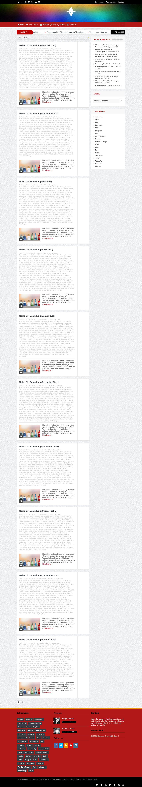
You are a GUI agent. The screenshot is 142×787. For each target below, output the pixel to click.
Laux (63, 67)
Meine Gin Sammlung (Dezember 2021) (38, 382)
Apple (97, 119)
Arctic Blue (56, 50)
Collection (22, 58)
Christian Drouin (52, 56)
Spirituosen (57, 49)
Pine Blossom (58, 76)
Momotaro (49, 73)
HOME (22, 24)
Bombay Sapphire (24, 54)
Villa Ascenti (28, 86)
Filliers (57, 60)
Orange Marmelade (38, 76)
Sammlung (57, 80)
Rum (96, 150)
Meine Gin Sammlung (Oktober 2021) (37, 511)
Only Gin (21, 76)
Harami (38, 63)
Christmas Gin (61, 56)
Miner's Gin (36, 73)
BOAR (63, 52)
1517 (24, 50)
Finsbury (62, 60)
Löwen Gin (68, 69)
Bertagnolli (48, 52)
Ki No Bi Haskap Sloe (39, 336)
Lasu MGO (58, 67)
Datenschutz (111, 2)
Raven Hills (55, 78)
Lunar (21, 71)
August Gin (68, 50)
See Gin (29, 82)
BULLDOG (28, 56)
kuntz (41, 67)
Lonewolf (47, 69)
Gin (52, 49)
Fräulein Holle (61, 264)
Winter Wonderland (39, 88)
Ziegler (64, 88)
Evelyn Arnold (68, 718)
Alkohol (41, 50)
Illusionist (62, 63)
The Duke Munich (40, 84)
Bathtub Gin (22, 52)
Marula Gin (58, 71)
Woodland (49, 88)
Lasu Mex (51, 67)
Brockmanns (66, 54)
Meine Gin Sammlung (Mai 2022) (35, 181)
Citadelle (69, 56)
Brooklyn (21, 56)
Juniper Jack (57, 65)
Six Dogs (46, 82)
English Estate (32, 60)
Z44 (60, 88)
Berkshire (42, 52)
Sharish (35, 82)
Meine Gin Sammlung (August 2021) (37, 639)
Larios (46, 67)
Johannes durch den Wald (31, 65)
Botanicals (41, 54)
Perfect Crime (49, 76)
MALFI (40, 71)
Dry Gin (58, 58)
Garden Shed (38, 62)
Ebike (97, 128)
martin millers (50, 71)
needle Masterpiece (51, 75)
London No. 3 (40, 69)
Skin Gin (52, 82)
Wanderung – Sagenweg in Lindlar (74, 32)
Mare (44, 71)
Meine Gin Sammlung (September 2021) (39, 575)
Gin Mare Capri (57, 62)
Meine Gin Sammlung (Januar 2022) (37, 316)
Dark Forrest (43, 58)
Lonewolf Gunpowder (57, 69)
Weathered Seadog (54, 86)
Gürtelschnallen (100, 136)
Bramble (59, 54)
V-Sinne (21, 86)
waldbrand (44, 86)
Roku (69, 78)
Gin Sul (65, 62)
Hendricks (44, 63)
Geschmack (46, 62)
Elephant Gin (23, 60)
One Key (70, 75)
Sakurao (50, 80)
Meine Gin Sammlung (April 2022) (36, 250)
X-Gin (54, 88)
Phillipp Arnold (30, 49)
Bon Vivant (34, 54)
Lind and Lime (23, 69)
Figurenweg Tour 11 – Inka (102, 32)
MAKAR (35, 71)
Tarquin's (31, 84)
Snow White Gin (60, 82)
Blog (54, 24)
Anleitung (29, 719)
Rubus (36, 80)
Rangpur (48, 78)
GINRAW (71, 62)
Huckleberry (51, 63)
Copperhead (30, 58)
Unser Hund (99, 164)
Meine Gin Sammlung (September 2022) (39, 113)
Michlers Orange (33, 341)
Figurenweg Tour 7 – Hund (103, 86)
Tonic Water (99, 161)
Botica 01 (53, 54)
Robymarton (63, 78)
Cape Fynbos (42, 56)
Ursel (71, 84)
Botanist (47, 54)
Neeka (60, 75)
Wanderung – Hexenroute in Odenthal (107, 71)
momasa (42, 73)
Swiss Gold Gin (45, 150)
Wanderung (22, 771)
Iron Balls (69, 63)
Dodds (49, 58)
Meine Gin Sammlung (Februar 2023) (37, 45)
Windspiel (22, 88)
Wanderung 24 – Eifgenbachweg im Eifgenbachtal (37, 32)
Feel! (46, 60)
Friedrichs (26, 62)
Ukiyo (67, 84)
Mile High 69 (28, 73)
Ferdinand (51, 60)
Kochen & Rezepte (101, 142)
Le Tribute (69, 67)
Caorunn (34, 56)
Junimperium (43, 65)
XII (57, 88)
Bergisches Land (35, 723)
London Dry (31, 69)
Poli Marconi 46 (34, 78)
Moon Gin (56, 73)
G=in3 (31, 62)
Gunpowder (27, 63)
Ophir (26, 76)
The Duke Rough (51, 84)
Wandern (98, 166)
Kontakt (121, 2)
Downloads (73, 24)
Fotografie (46, 24)
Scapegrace (22, 82)
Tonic (58, 84)
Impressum (99, 2)
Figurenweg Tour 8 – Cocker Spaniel (106, 67)
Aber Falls (29, 50)
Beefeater (35, 52)
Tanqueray (25, 84)
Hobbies (62, 24)
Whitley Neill (64, 86)
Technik (97, 158)
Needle (42, 75)
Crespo (36, 58)
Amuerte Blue (48, 50)
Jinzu (20, 65)
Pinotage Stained (68, 76)
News (97, 147)
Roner (21, 80)
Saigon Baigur (43, 80)
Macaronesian (27, 71)
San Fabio (64, 80)
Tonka (63, 84)
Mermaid (65, 71)
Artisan (62, 50)
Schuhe (97, 153)
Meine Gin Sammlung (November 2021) (39, 446)
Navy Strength (35, 75)
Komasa (30, 67)
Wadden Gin (36, 86)
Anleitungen (99, 117)
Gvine (33, 63)
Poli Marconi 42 (24, 78)
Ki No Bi (63, 65)
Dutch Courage (65, 58)
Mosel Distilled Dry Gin (66, 73)
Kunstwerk (36, 67)
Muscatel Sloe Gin (24, 75)
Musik (97, 144)
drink (53, 58)
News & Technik (33, 24)
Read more (47, 102)
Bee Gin (29, 52)
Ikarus (57, 63)
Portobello (42, 78)
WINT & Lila (29, 88)
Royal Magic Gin (28, 80)
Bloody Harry (56, 52)
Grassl (21, 63)
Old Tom (64, 75)
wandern (42, 767)
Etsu (38, 60)
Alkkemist (36, 50)
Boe (66, 52)
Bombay (70, 52)
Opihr (30, 76)
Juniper (50, 65)
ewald (42, 60)
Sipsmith (40, 82)
